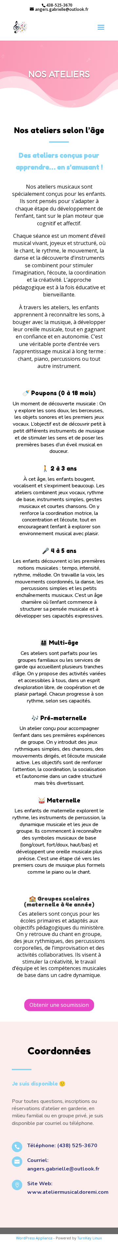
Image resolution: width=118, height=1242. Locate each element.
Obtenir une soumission (59, 1004)
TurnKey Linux (89, 1237)
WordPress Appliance (34, 1237)
